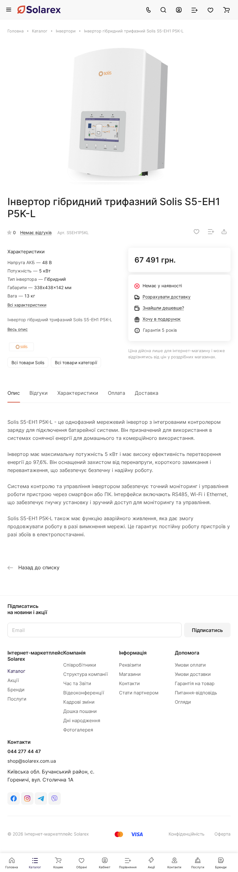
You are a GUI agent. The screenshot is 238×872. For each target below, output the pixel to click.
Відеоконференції (83, 693)
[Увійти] (179, 9)
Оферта (222, 833)
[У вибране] (196, 231)
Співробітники (79, 665)
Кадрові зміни (79, 702)
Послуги (16, 699)
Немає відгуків (36, 232)
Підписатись (207, 630)
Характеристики (77, 393)
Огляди (183, 702)
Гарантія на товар (194, 683)
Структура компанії (85, 674)
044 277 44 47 (24, 751)
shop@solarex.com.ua (31, 761)
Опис (13, 393)
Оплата (116, 393)
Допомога (187, 653)
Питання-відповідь (196, 693)
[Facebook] (13, 798)
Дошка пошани (80, 711)
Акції (13, 680)
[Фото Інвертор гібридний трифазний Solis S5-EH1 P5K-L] (119, 114)
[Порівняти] (211, 231)
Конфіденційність (187, 833)
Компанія (74, 653)
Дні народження (81, 720)
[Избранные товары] (210, 9)
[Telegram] (41, 798)
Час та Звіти (77, 683)
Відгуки (38, 393)
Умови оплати (190, 665)
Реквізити (130, 665)
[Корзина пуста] (226, 9)
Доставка (146, 393)
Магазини (130, 674)
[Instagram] (27, 798)
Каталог (16, 671)
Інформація (133, 653)
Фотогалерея (78, 730)
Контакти (129, 683)
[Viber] (54, 798)
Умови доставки (193, 674)
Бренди (15, 690)
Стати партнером (138, 693)
